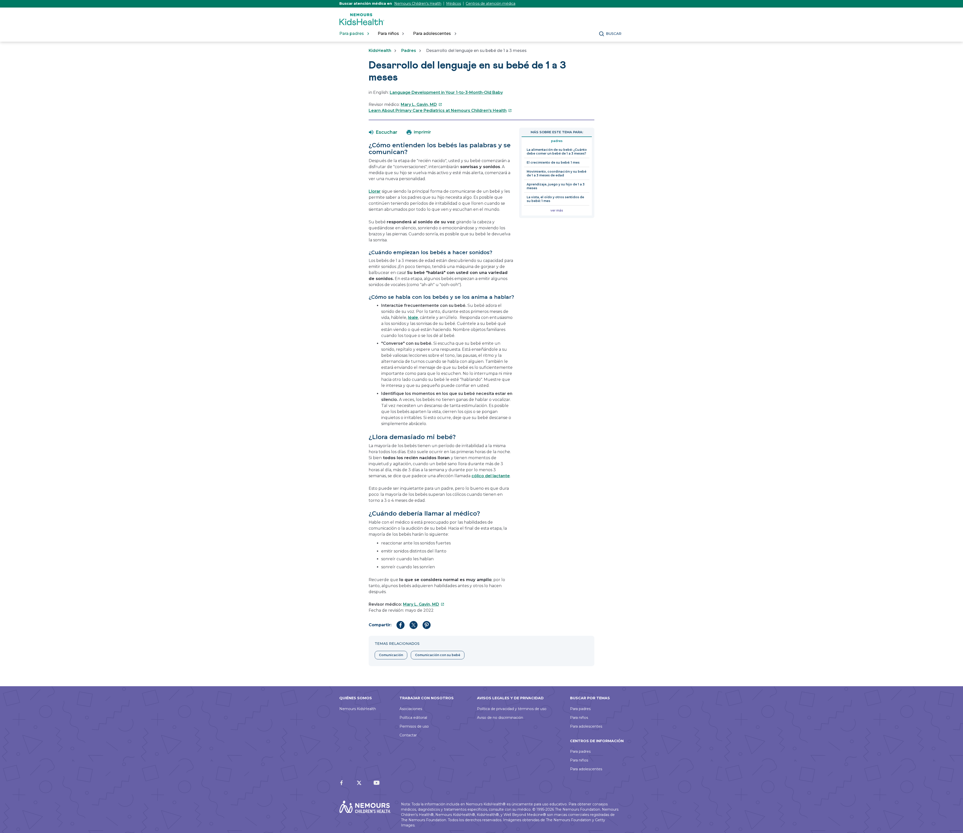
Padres (408, 50)
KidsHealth (380, 50)
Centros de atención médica (490, 3)
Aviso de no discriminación (500, 717)
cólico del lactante (490, 475)
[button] (383, 132)
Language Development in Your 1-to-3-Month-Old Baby (446, 92)
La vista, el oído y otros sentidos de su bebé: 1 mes (555, 199)
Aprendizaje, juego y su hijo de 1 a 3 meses (556, 186)
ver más (556, 210)
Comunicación (391, 655)
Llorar (375, 191)
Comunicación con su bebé (437, 655)
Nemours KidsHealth (357, 709)
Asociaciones (410, 709)
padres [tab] (557, 141)
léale (413, 317)
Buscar (613, 33)
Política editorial (413, 717)
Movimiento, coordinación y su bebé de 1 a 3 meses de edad (556, 173)
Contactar (408, 735)
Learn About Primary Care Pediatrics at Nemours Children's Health (440, 110)
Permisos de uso (414, 726)
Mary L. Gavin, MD (421, 104)
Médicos (453, 3)
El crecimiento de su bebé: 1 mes (553, 162)
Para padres (580, 709)
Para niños (579, 717)
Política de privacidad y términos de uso (511, 709)
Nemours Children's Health (417, 3)
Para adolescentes (586, 726)
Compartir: (380, 624)
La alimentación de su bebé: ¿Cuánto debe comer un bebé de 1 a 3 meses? (557, 151)
